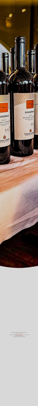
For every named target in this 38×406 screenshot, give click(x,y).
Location (10, 5)
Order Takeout (27, 5)
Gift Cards (18, 5)
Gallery (16, 5)
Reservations (22, 5)
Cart (35, 3)
